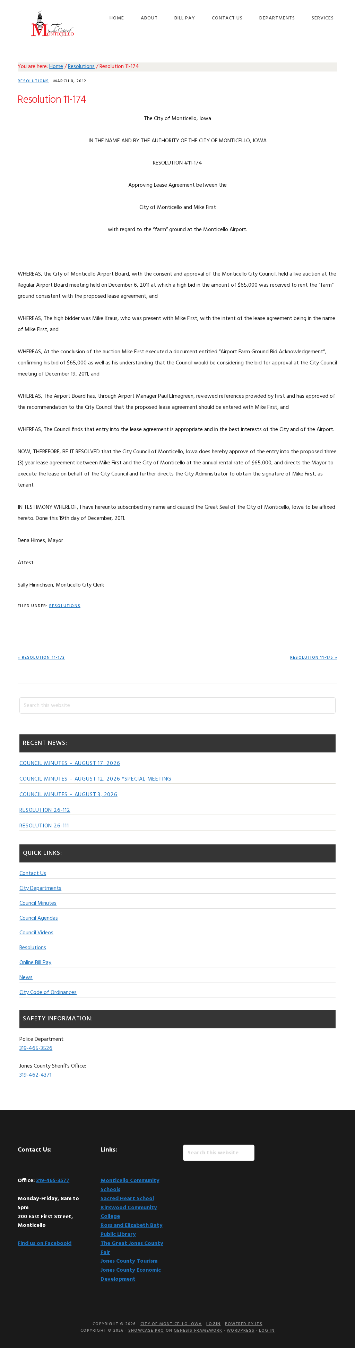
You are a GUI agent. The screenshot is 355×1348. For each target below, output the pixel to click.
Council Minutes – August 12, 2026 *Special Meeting (95, 779)
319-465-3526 (35, 1048)
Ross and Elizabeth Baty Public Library (132, 1230)
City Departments (40, 888)
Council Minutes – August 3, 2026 (68, 794)
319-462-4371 (35, 1075)
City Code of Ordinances (48, 992)
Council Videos (36, 932)
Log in (267, 1330)
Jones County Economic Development (131, 1275)
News (26, 977)
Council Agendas (38, 918)
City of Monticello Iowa (52, 23)
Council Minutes (38, 903)
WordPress (240, 1330)
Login (213, 1324)
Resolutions (33, 81)
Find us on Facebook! (44, 1243)
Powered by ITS (243, 1324)
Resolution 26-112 (44, 810)
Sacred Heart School (127, 1198)
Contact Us (32, 873)
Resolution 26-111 (44, 826)
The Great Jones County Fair (132, 1248)
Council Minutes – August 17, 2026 (69, 763)
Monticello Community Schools (130, 1185)
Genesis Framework (198, 1330)
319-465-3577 (52, 1180)
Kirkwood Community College (129, 1212)
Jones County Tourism (129, 1261)
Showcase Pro (146, 1330)
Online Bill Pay (35, 962)
